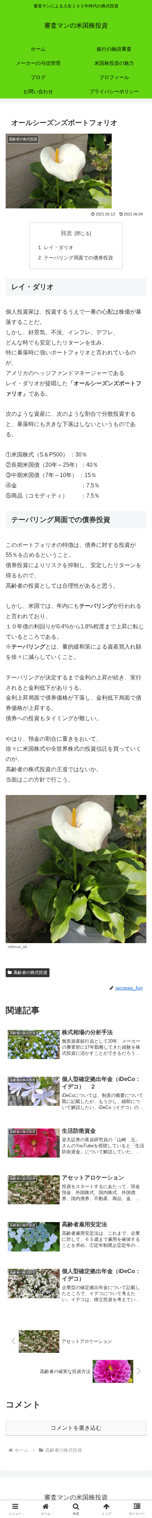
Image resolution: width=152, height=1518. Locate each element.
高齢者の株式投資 (30, 972)
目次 (66, 233)
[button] (137, 1098)
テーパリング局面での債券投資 (78, 258)
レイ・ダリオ (59, 247)
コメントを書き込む (76, 1428)
